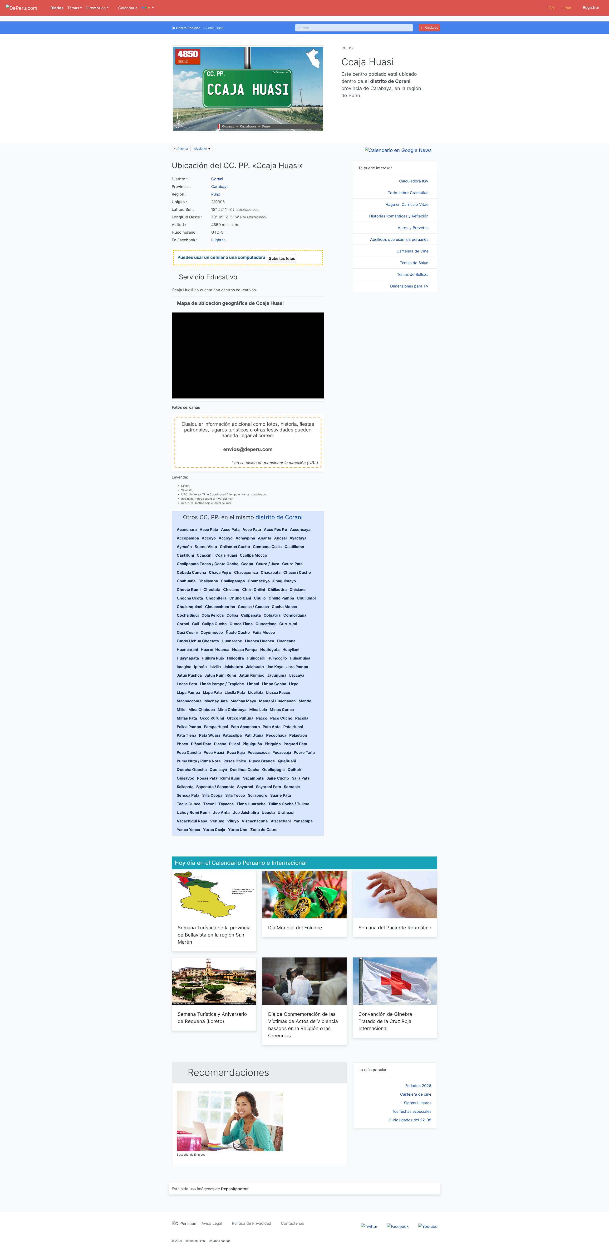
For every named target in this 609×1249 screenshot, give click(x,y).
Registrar (590, 7)
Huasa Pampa (244, 649)
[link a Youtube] (427, 1226)
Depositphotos (234, 1188)
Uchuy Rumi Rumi (193, 812)
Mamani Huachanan (277, 701)
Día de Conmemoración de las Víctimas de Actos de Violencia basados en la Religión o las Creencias (303, 1024)
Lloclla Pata (235, 692)
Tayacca (226, 803)
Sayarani (245, 786)
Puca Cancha (189, 752)
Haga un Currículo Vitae (407, 204)
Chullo (260, 598)
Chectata (211, 589)
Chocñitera (216, 598)
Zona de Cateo (264, 829)
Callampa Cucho (235, 546)
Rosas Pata (207, 778)
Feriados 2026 (418, 1085)
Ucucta (268, 812)
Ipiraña (200, 666)
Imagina (184, 666)
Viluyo (233, 821)
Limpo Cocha (274, 683)
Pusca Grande (262, 761)
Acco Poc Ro (275, 529)
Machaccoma (189, 701)
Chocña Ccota (190, 598)
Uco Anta (221, 812)
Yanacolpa (303, 821)
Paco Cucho (281, 718)
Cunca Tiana (241, 623)
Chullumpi (306, 598)
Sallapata (185, 786)
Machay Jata (216, 701)
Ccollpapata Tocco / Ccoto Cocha (207, 563)
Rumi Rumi (230, 778)
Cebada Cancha (191, 572)
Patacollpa (232, 735)
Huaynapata (188, 658)
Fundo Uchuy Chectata (198, 641)
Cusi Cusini (187, 632)
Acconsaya (300, 529)
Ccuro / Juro (267, 563)
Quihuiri (295, 769)
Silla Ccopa (212, 795)
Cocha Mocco (284, 606)
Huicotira (235, 658)
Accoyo (209, 538)
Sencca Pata (188, 795)
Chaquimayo (284, 581)
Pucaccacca (259, 752)
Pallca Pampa (189, 726)
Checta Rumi (189, 589)
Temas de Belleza (413, 274)
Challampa (208, 581)
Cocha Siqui (188, 615)
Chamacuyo (259, 581)
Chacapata (270, 572)
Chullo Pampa (281, 598)
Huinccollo (277, 658)
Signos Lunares (417, 1102)
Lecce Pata (187, 683)
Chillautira (277, 589)
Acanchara (187, 529)
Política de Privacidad (251, 1223)
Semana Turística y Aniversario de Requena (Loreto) (212, 1017)
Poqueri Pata (295, 743)
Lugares (218, 239)
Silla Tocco (235, 795)
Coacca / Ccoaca (253, 606)
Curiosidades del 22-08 (410, 1120)
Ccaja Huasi (226, 555)
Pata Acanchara (245, 726)
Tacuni (209, 803)
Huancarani (187, 649)
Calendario (127, 7)
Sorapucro (257, 795)
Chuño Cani (240, 598)
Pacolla (301, 718)
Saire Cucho (277, 778)
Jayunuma (276, 675)
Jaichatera (233, 666)
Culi (195, 623)
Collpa (232, 615)
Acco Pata (209, 529)
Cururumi (288, 623)
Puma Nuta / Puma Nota (199, 761)
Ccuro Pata (292, 563)
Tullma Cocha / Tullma (288, 803)
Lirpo (294, 683)
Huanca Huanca (259, 641)
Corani (217, 178)
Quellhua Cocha (244, 769)
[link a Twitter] (369, 1226)
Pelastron (298, 735)
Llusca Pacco (278, 692)
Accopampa (188, 538)
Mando (305, 701)
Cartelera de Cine (413, 251)
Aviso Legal (211, 1223)
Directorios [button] (96, 7)
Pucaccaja (281, 752)
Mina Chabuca (201, 709)
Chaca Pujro (220, 572)
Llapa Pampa (188, 692)
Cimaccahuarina (220, 606)
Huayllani (290, 649)
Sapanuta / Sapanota (215, 786)
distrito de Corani (279, 517)
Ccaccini (204, 555)
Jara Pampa (297, 666)
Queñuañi (287, 761)
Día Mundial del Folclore (295, 928)
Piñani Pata (201, 743)
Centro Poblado (188, 28)
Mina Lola (258, 709)
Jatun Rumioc (251, 675)
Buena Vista (206, 546)
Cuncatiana (265, 623)
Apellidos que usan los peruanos (400, 239)
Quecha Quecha (192, 769)
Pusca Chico (234, 761)
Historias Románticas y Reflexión (399, 216)
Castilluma (294, 546)
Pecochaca (276, 735)
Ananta (264, 538)
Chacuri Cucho (297, 572)
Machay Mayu (243, 701)
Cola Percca (212, 615)
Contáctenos (292, 1223)
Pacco (261, 718)
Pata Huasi (293, 726)
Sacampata (253, 778)
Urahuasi (286, 812)
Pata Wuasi (209, 735)
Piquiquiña (252, 743)
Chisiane (298, 589)
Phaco (182, 743)
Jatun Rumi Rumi (220, 675)
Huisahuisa (300, 658)
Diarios (56, 7)
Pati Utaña (254, 735)
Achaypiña (245, 538)
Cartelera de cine (415, 1094)
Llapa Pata (212, 692)
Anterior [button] (182, 148)
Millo (181, 709)
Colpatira (272, 615)
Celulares (431, 27)
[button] (148, 8)
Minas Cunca (282, 709)
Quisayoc (185, 778)
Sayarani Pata (268, 786)
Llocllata (255, 692)
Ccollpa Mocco (253, 555)
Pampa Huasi (216, 726)
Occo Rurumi (212, 718)
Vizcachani (280, 821)
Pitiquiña (273, 743)
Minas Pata (187, 718)
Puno (215, 194)
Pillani (234, 743)
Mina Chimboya (232, 709)
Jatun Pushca (189, 675)
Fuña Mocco (264, 632)
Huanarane (232, 641)
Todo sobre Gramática (409, 192)
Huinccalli (256, 658)
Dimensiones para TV (410, 286)
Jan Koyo (275, 666)
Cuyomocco (212, 632)
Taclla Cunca (188, 803)
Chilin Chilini (253, 589)
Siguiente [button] (200, 148)
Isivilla (215, 666)
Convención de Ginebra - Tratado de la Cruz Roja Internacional (387, 1021)
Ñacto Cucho (238, 632)
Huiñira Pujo (213, 658)
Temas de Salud (415, 262)
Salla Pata (300, 778)
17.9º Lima (559, 7)
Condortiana (294, 615)
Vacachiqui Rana (192, 821)
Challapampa (233, 581)
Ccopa (247, 563)
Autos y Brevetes (414, 227)
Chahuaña (186, 581)
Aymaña (184, 546)
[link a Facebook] (398, 1226)
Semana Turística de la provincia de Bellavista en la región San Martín (214, 935)
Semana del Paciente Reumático (395, 928)
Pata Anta (271, 726)
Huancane (286, 641)
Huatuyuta (270, 649)
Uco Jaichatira (245, 812)
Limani (253, 683)
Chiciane (231, 589)
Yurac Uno (237, 829)
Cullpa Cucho (214, 623)
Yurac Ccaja (214, 829)
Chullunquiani (189, 606)
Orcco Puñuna (240, 718)
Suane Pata (280, 795)
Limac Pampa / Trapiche (222, 683)
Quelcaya (218, 769)
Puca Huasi (214, 752)
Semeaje (292, 786)
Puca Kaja (236, 752)
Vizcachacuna (255, 821)
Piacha (220, 743)
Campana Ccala (267, 546)
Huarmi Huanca (215, 649)
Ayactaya (298, 538)
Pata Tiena (186, 735)
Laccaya (296, 675)
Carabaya (220, 186)
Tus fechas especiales (411, 1111)
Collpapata (251, 615)
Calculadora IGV (414, 181)
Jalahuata (255, 666)
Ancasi (280, 538)
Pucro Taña (304, 752)
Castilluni (185, 555)
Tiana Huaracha (250, 803)
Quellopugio (273, 769)
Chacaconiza (246, 572)
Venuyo (217, 821)
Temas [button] (73, 7)
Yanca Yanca (188, 829)
